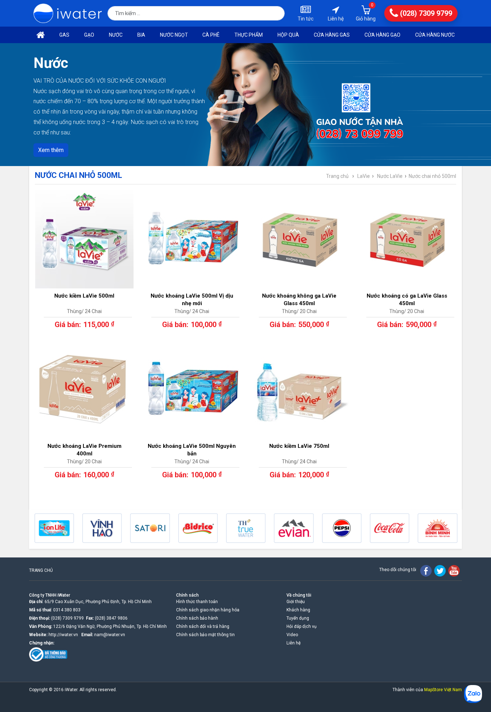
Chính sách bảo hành (197, 618)
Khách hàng (298, 609)
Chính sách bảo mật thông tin (205, 634)
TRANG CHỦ (41, 570)
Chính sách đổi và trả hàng (202, 626)
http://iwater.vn (63, 634)
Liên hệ (293, 643)
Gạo (89, 35)
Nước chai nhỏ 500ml (432, 176)
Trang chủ (337, 176)
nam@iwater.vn (109, 634)
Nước (116, 35)
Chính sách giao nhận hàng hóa (207, 609)
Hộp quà (288, 35)
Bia (141, 35)
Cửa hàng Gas (332, 35)
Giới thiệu (295, 601)
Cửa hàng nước (435, 35)
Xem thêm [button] (51, 149)
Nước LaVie (390, 176)
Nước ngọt (174, 35)
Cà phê (211, 35)
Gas (64, 35)
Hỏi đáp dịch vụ (301, 626)
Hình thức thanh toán (197, 601)
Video (292, 634)
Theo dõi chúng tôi (397, 569)
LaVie (363, 176)
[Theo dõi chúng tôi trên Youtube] (454, 571)
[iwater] (67, 13)
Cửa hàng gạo (382, 35)
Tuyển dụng (297, 618)
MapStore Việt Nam (443, 689)
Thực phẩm (248, 35)
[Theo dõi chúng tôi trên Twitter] (440, 571)
